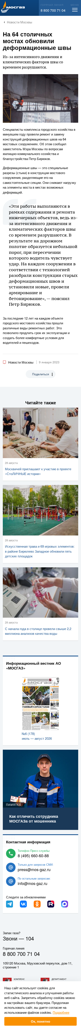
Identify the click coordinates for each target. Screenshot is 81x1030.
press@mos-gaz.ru (34, 869)
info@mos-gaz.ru (32, 883)
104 (29, 938)
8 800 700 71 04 (53, 10)
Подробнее (61, 1012)
